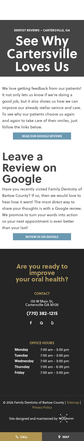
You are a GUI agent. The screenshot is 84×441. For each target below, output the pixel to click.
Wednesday (24, 360)
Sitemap (73, 402)
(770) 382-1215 (42, 313)
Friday (20, 372)
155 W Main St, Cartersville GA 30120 (42, 303)
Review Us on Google (42, 237)
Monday (21, 349)
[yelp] (52, 323)
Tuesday (21, 355)
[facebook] (30, 323)
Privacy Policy (42, 407)
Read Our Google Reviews (42, 136)
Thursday (22, 366)
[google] (41, 323)
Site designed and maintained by (33, 418)
